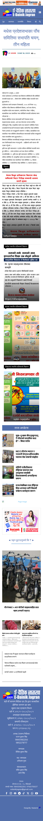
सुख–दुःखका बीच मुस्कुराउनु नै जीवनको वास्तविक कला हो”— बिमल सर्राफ (27, 438)
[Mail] (15, 793)
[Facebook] (6, 793)
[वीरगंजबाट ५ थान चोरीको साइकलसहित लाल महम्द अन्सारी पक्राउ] (21, 576)
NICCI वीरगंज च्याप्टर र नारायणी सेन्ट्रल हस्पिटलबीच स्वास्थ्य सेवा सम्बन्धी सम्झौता (27, 454)
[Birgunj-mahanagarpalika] (21, 276)
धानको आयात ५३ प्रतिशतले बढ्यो (15, 672)
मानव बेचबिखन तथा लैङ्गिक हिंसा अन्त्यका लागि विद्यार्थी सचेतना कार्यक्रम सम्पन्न (27, 488)
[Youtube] (36, 793)
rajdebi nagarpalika (13, 419)
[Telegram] (19, 793)
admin (13, 53)
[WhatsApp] (32, 793)
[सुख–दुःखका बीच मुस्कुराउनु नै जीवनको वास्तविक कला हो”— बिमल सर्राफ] (8, 440)
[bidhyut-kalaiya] (21, 204)
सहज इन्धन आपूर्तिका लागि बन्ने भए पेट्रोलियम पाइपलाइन (30, 634)
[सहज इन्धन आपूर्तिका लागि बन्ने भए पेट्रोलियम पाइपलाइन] (31, 625)
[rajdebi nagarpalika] (21, 396)
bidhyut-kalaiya (10, 236)
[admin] (5, 53)
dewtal (8, 359)
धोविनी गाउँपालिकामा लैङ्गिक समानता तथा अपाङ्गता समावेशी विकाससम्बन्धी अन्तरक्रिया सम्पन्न (26, 473)
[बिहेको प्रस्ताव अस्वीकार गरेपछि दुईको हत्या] (11, 625)
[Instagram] (10, 793)
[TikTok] (23, 793)
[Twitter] (28, 793)
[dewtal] (21, 336)
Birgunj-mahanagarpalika (16, 299)
